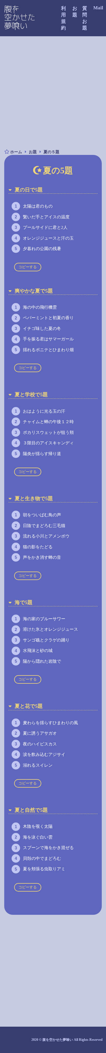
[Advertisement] (53, 92)
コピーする (27, 267)
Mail (98, 7)
